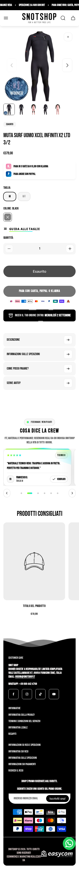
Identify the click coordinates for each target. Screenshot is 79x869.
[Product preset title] (34, 561)
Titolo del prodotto (34, 606)
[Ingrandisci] (68, 37)
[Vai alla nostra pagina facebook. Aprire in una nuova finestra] (13, 694)
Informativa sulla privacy (21, 715)
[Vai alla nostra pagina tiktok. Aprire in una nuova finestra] (40, 694)
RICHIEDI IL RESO (15, 770)
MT (24, 196)
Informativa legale (18, 727)
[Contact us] (69, 843)
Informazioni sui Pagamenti (22, 764)
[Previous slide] (12, 65)
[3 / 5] (33, 109)
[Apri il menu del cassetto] (6, 18)
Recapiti (12, 734)
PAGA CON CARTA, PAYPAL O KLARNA (39, 291)
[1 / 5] (9, 109)
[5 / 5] (57, 109)
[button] (21, 493)
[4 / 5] (45, 109)
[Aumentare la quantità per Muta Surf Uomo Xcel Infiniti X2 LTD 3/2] (70, 249)
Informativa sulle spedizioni (22, 758)
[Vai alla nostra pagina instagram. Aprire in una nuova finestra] (27, 694)
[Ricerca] (63, 18)
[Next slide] (67, 65)
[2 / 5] (21, 109)
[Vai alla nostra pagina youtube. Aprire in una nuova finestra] (54, 694)
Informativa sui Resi (18, 751)
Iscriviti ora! (58, 798)
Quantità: (8, 238)
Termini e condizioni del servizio (24, 721)
